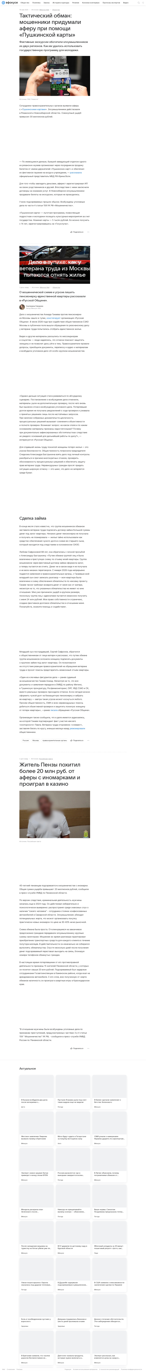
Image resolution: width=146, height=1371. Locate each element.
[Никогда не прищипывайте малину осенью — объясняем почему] (73, 1202)
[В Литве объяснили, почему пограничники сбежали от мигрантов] (109, 1165)
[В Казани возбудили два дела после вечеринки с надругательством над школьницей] (36, 1092)
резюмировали (77, 728)
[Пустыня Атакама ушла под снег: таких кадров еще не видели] (73, 1092)
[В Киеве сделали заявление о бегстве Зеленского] (109, 1092)
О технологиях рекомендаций (109, 1369)
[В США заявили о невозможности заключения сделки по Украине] (109, 1275)
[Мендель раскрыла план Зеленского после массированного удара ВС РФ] (36, 1202)
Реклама (19, 1369)
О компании (11, 1369)
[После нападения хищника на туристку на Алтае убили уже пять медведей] (36, 1238)
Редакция (68, 1369)
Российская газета (46, 759)
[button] (54, 76)
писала (54, 710)
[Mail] (3, 2)
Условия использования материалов (85, 1369)
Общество (56, 10)
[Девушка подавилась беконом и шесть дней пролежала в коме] (73, 1311)
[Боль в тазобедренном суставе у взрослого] (36, 1311)
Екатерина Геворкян (34, 306)
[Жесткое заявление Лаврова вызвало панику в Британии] (36, 1129)
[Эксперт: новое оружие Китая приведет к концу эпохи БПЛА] (36, 1165)
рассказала (76, 172)
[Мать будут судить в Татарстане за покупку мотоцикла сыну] (73, 1129)
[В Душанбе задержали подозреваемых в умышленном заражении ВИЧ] (73, 1275)
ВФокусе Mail (44, 10)
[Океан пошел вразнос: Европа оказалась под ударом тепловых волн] (36, 1275)
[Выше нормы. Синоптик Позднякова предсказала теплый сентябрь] (109, 1202)
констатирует (54, 318)
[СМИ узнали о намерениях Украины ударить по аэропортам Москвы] (109, 1129)
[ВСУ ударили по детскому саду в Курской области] (73, 1238)
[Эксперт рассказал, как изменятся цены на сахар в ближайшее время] (109, 1348)
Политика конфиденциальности (131, 1369)
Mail (3, 1369)
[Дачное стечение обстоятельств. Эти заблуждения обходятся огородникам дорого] (109, 1311)
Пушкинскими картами (34, 109)
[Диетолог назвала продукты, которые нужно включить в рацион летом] (73, 1348)
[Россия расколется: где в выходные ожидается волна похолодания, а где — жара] (73, 1165)
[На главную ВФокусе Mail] (11, 2)
